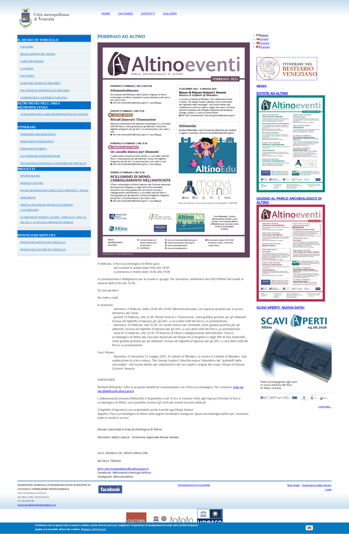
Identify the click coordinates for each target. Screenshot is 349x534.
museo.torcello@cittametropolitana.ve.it (36, 505)
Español (264, 43)
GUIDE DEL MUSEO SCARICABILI (40, 83)
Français (265, 47)
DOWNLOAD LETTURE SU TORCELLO (43, 249)
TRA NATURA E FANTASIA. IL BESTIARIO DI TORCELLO (53, 163)
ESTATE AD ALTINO (272, 93)
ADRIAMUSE (28, 197)
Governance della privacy (317, 485)
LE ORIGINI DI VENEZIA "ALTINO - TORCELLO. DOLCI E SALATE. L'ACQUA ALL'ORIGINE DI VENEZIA (53, 220)
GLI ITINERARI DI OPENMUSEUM (38, 157)
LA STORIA (26, 68)
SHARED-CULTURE (31, 183)
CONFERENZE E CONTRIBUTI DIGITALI (43, 97)
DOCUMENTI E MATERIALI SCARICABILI (45, 90)
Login (328, 489)
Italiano (264, 35)
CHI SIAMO (125, 13)
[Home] (43, 29)
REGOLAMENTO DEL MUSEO (37, 54)
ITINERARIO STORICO (32, 149)
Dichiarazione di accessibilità (194, 485)
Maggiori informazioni (93, 529)
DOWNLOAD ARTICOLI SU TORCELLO (43, 242)
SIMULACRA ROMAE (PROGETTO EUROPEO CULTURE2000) (46, 207)
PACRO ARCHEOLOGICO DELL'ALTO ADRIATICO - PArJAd (54, 190)
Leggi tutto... (325, 406)
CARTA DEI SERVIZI (32, 61)
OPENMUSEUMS (30, 175)
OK (309, 527)
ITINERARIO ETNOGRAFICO (35, 142)
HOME (106, 13)
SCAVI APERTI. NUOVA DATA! (280, 308)
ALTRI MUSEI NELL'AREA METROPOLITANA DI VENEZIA (54, 114)
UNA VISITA (27, 75)
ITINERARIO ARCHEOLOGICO (36, 135)
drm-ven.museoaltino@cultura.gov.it (123, 469)
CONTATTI (148, 13)
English (264, 39)
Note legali (293, 485)
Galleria (170, 13)
